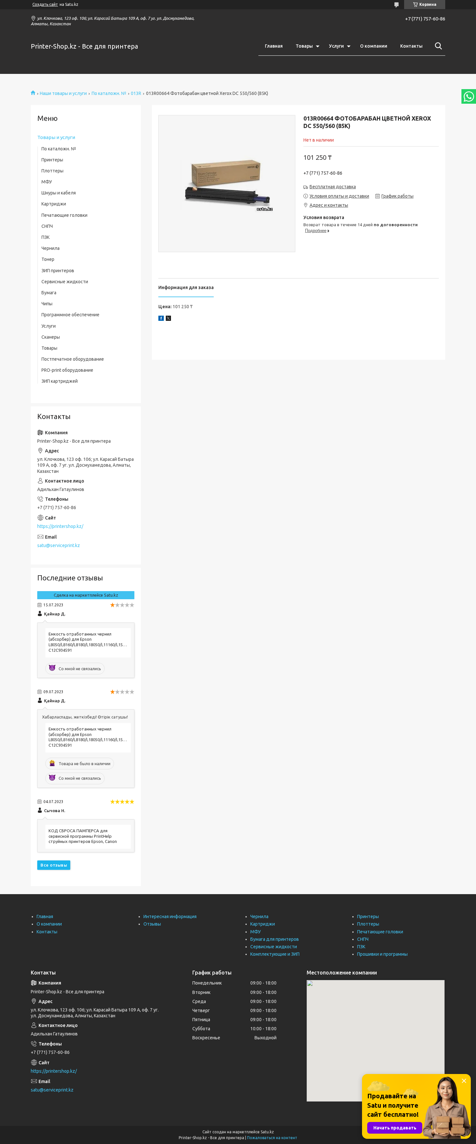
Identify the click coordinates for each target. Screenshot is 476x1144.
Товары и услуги (56, 137)
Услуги (336, 46)
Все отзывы (53, 865)
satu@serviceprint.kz (58, 545)
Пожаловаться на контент (272, 1138)
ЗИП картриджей (59, 381)
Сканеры (50, 337)
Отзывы (152, 924)
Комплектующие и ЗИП (275, 954)
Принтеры (52, 159)
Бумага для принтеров (274, 939)
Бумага (48, 292)
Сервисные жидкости (64, 281)
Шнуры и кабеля (58, 192)
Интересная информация (170, 916)
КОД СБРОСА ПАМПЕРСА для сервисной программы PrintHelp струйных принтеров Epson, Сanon (83, 836)
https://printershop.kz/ (60, 526)
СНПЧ (47, 226)
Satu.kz (267, 1132)
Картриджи (53, 203)
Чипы (46, 303)
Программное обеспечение (70, 314)
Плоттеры (52, 170)
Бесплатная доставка (333, 186)
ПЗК (45, 237)
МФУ (46, 181)
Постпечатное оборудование (72, 359)
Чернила (50, 248)
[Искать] (437, 46)
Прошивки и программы (382, 954)
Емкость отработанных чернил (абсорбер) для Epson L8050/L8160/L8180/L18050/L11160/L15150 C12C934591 (88, 642)
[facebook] (161, 319)
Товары (304, 46)
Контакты (411, 46)
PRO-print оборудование (67, 370)
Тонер (47, 259)
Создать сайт (45, 4)
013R (136, 93)
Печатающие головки (64, 215)
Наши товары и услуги (63, 93)
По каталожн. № (109, 93)
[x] (168, 319)
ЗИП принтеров (57, 270)
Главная (274, 46)
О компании (373, 46)
